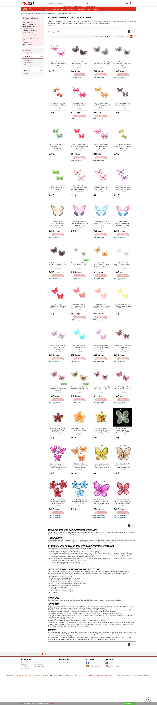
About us (23, 663)
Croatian (55, 675)
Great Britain (127, 675)
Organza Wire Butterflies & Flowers (32, 39)
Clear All (30, 53)
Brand (25, 70)
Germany (38, 675)
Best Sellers (29, 62)
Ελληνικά (21, 675)
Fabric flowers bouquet (30, 35)
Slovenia (110, 675)
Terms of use (24, 666)
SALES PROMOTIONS (57, 9)
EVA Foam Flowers (28, 28)
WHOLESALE (81, 9)
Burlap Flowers (27, 22)
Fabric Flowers (28, 32)
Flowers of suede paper (30, 30)
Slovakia (101, 675)
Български (11, 675)
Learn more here (52, 703)
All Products (27, 57)
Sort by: (97, 36)
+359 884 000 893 (90, 6)
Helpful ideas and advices (65, 663)
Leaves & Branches (29, 37)
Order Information (38, 664)
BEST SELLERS (70, 9)
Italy (86, 675)
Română (29, 675)
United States (138, 675)
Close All (25, 19)
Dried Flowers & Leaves (30, 26)
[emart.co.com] (27, 3)
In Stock (28, 60)
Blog (89, 9)
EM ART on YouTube (94, 666)
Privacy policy (24, 664)
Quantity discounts (31, 64)
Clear (41, 56)
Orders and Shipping (39, 666)
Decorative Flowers (29, 44)
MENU (25, 9)
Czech (62, 675)
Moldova (148, 675)
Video (96, 9)
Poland (93, 675)
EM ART (28, 73)
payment (101, 632)
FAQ (35, 663)
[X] (22, 703)
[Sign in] (127, 3)
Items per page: (119, 36)
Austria (46, 675)
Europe (78, 675)
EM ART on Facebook (94, 663)
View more (51, 25)
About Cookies (25, 668)
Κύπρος (118, 675)
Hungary (71, 675)
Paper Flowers (27, 42)
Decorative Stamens (29, 24)
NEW (47, 9)
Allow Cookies (129, 703)
